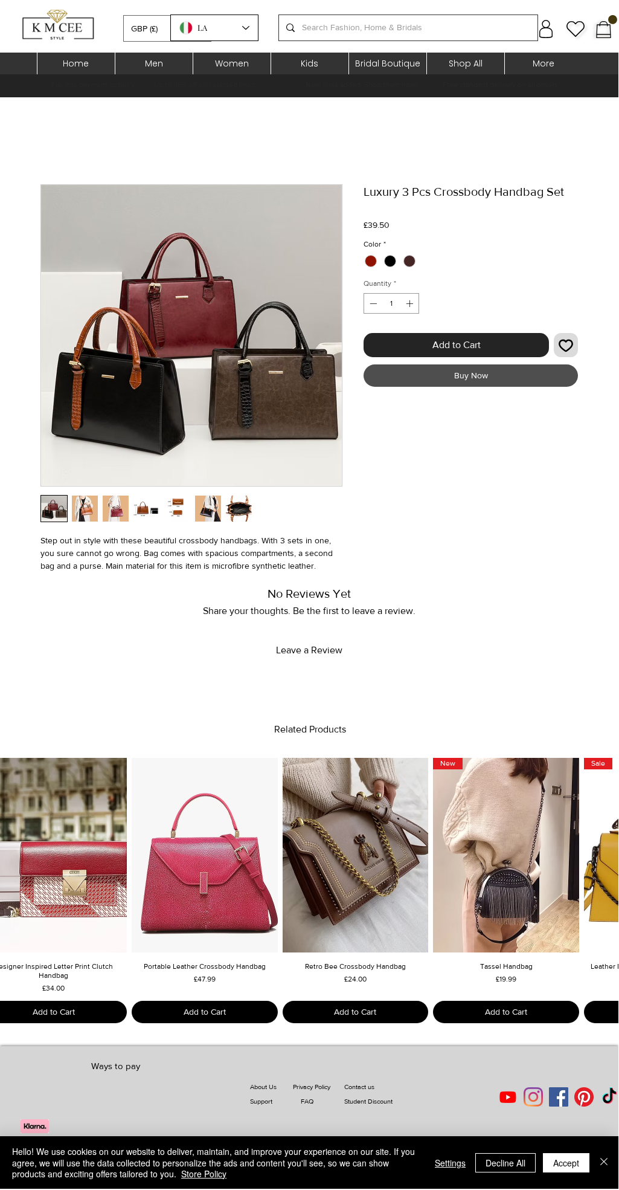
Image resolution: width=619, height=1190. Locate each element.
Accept (566, 1163)
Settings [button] (450, 1163)
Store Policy (203, 1174)
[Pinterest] (584, 1097)
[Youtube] (508, 1097)
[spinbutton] (391, 303)
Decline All (505, 1163)
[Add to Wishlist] (566, 345)
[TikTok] (609, 1097)
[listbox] (167, 28)
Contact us (359, 1086)
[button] (167, 28)
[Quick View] (205, 855)
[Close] (604, 1162)
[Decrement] (372, 303)
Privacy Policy (311, 1086)
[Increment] (410, 303)
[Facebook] (558, 1097)
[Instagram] (533, 1097)
